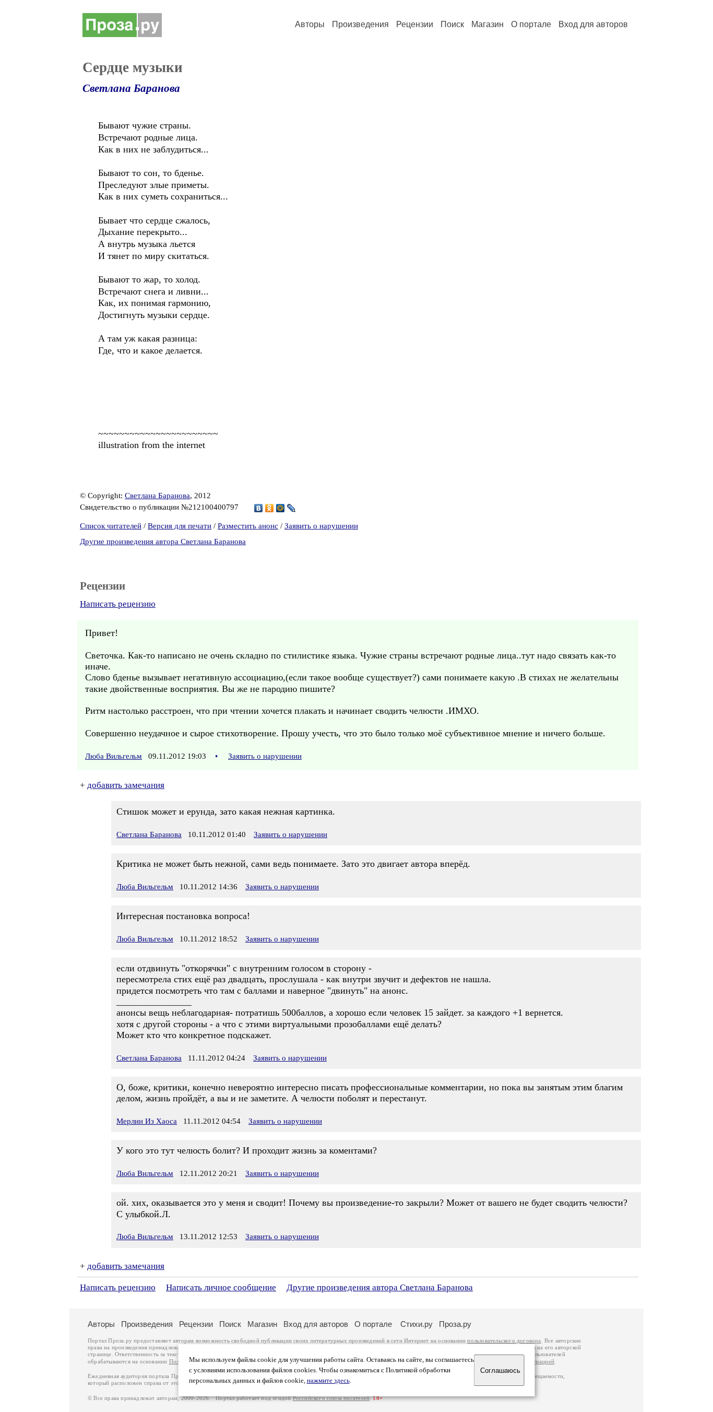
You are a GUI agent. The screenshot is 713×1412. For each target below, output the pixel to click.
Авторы (310, 24)
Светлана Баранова (131, 88)
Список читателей (110, 526)
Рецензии (414, 24)
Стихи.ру (416, 1324)
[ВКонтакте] (258, 508)
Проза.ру (455, 1324)
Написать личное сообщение (221, 1287)
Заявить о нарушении (321, 526)
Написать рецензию (118, 604)
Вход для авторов (593, 24)
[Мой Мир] (280, 508)
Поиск (452, 24)
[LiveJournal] (291, 508)
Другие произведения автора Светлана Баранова (163, 541)
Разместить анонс (248, 526)
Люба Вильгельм (113, 756)
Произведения (360, 24)
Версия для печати (179, 526)
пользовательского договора (504, 1341)
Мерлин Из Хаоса (146, 1121)
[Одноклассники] (269, 508)
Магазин (487, 24)
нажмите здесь (328, 1380)
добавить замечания (125, 785)
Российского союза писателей (331, 1398)
